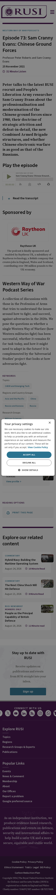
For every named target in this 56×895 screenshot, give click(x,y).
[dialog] (28, 447)
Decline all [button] (29, 462)
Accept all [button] (29, 454)
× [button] (49, 423)
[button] (28, 470)
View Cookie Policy (38, 447)
